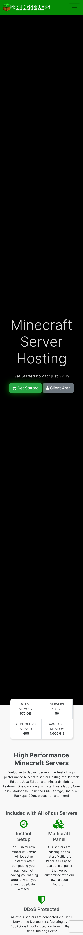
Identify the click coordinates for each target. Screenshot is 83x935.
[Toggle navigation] (74, 7)
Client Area (59, 388)
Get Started (27, 388)
